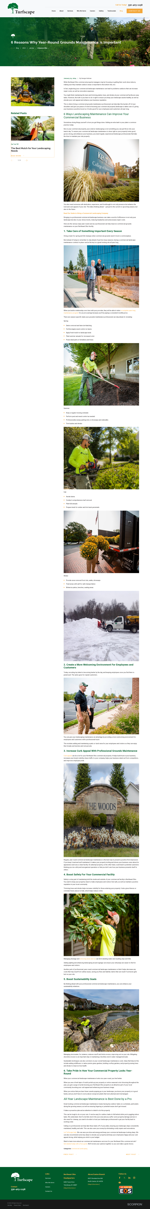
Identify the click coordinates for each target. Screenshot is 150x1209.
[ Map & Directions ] (69, 1188)
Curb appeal (68, 756)
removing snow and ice (88, 959)
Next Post (131, 1154)
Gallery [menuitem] (101, 11)
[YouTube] (120, 1183)
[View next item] (25, 160)
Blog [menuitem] (121, 11)
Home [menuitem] (54, 11)
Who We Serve (49, 1182)
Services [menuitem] (70, 11)
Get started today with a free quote (75, 1144)
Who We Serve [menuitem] (81, 11)
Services (48, 1178)
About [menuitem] (61, 11)
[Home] (22, 8)
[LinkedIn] (129, 1178)
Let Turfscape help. (70, 1132)
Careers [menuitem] (92, 11)
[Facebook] (120, 1178)
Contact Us (134, 11)
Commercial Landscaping (79, 1148)
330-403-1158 (135, 5)
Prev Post (69, 1154)
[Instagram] (134, 1178)
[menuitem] (10, 1205)
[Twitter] (124, 1178)
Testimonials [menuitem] (111, 11)
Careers (47, 1187)
